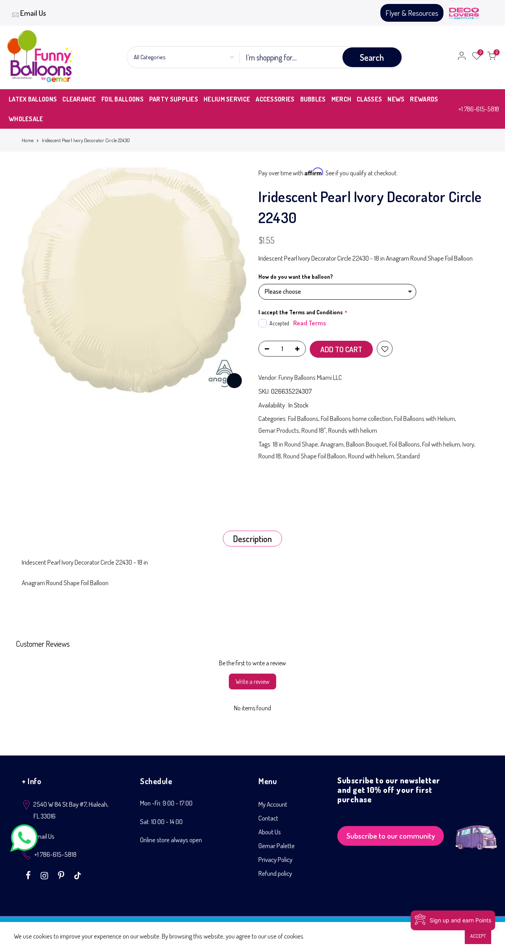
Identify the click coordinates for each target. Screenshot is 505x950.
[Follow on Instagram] (45, 875)
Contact (268, 818)
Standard (408, 456)
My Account (272, 804)
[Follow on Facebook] (29, 875)
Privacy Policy (275, 859)
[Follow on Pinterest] (62, 875)
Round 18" (313, 430)
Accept (478, 936)
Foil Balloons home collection (356, 418)
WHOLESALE (26, 119)
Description (252, 538)
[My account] (461, 57)
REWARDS (424, 99)
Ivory (468, 444)
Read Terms (309, 323)
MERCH (341, 99)
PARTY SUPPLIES (173, 99)
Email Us (33, 13)
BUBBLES (313, 99)
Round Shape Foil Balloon (314, 456)
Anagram (332, 444)
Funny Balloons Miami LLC (310, 377)
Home (28, 140)
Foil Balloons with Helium (424, 418)
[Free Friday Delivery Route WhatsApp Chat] (476, 831)
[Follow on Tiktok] (77, 875)
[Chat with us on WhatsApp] (24, 839)
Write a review (252, 681)
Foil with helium (441, 444)
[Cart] (491, 57)
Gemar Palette (276, 845)
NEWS (395, 99)
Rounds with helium (352, 430)
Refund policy (275, 873)
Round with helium (371, 456)
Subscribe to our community (390, 836)
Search (372, 57)
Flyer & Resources (411, 13)
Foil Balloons (303, 418)
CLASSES (369, 99)
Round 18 (269, 456)
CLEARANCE (79, 99)
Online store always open (171, 839)
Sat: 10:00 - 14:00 (161, 821)
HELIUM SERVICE (227, 99)
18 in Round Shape (295, 444)
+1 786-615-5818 (478, 109)
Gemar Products (278, 430)
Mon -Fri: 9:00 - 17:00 (166, 803)
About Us (269, 832)
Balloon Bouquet (366, 444)
